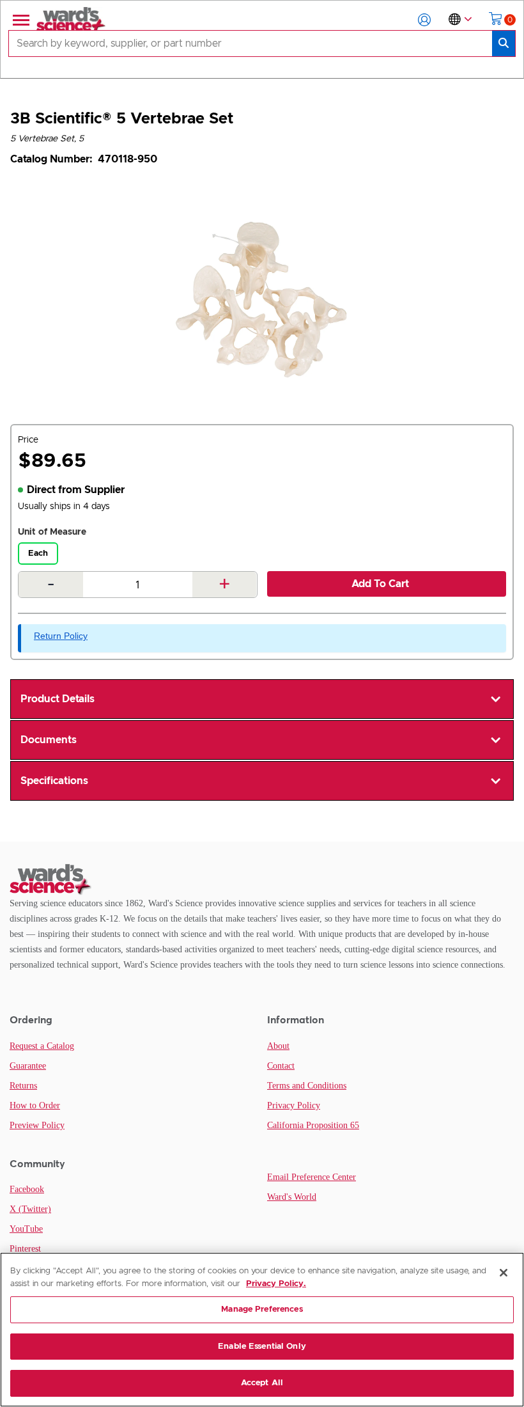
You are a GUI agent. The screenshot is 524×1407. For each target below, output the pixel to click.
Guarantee (28, 1066)
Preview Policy (37, 1125)
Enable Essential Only (262, 1346)
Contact (281, 1066)
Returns (23, 1085)
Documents (48, 740)
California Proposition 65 (313, 1125)
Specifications (54, 781)
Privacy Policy (293, 1105)
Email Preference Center (311, 1177)
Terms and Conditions (306, 1085)
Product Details (57, 699)
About (278, 1046)
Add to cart (380, 584)
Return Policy (61, 636)
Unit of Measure (52, 532)
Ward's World (291, 1197)
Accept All (262, 1383)
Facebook (27, 1189)
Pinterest (25, 1249)
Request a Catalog (42, 1046)
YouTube (26, 1229)
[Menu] (19, 19)
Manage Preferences (261, 1309)
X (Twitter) (30, 1209)
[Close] (503, 1273)
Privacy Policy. (276, 1284)
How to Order (35, 1105)
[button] (424, 19)
